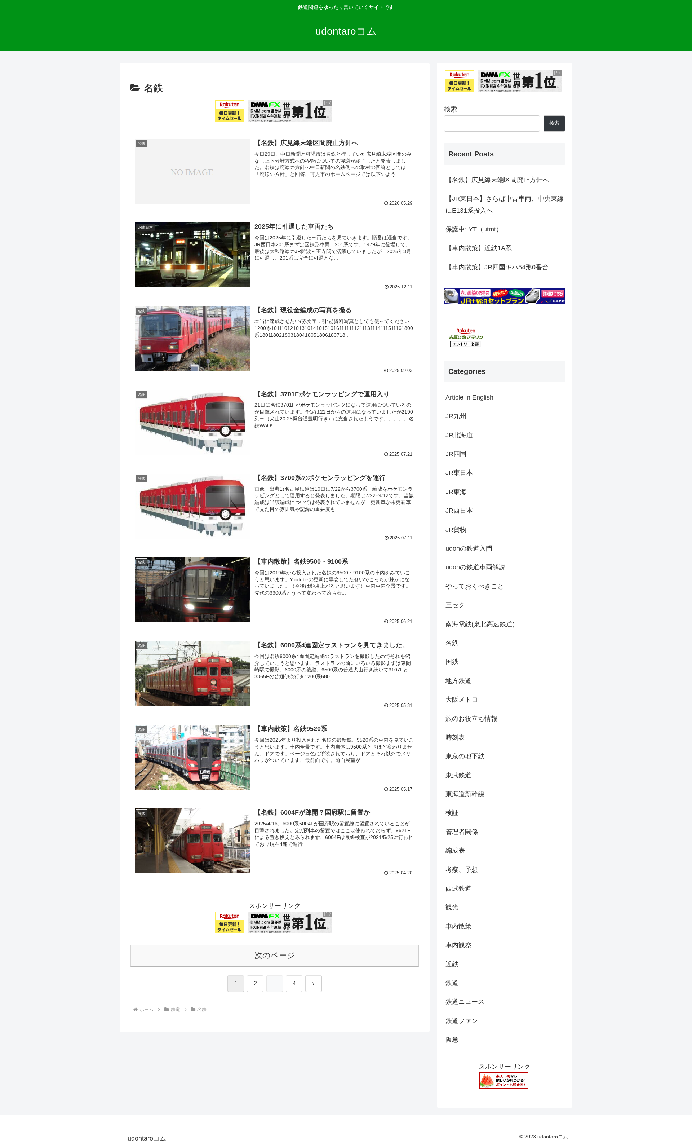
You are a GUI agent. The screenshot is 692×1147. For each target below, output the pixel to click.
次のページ (274, 955)
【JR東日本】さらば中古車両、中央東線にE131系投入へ (504, 204)
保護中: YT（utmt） (473, 229)
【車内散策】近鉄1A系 (478, 248)
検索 (450, 109)
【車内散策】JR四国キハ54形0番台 (497, 267)
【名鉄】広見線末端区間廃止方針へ (497, 180)
